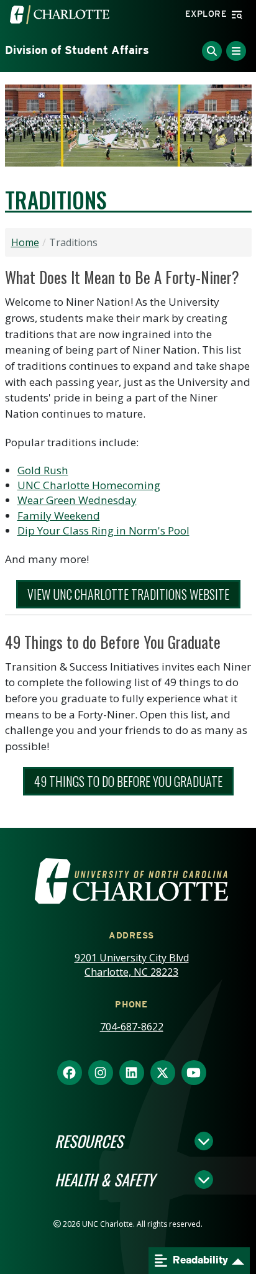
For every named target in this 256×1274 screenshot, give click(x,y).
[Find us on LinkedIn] (131, 1073)
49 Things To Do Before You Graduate (128, 781)
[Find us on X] (162, 1073)
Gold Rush (42, 470)
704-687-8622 (131, 1026)
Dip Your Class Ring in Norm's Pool (103, 530)
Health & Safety (105, 1179)
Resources (89, 1141)
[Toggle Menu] (236, 51)
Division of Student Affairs (77, 50)
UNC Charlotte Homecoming (88, 485)
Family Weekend (58, 515)
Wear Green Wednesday (77, 500)
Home (25, 242)
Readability (199, 1260)
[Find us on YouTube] (193, 1073)
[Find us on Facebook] (69, 1073)
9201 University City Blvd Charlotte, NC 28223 (132, 965)
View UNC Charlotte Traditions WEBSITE (128, 594)
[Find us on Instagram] (100, 1073)
